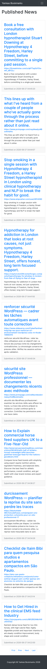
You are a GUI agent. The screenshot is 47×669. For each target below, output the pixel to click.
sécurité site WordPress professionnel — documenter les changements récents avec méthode (23, 379)
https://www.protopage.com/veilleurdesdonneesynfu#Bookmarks (23, 396)
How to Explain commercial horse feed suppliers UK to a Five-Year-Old (23, 437)
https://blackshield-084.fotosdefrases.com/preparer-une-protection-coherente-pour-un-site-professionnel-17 (21, 513)
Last (33, 650)
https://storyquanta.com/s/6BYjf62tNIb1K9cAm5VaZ (23, 620)
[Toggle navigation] (42, 3)
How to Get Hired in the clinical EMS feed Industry (22, 611)
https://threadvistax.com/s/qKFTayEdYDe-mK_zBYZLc (23, 69)
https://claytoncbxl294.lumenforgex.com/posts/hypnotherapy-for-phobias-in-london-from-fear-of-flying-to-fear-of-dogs (23, 276)
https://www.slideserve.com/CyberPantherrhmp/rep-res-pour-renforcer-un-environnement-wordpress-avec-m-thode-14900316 (23, 331)
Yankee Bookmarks (12, 3)
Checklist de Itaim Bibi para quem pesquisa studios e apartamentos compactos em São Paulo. (23, 559)
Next (27, 650)
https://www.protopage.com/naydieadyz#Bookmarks (23, 130)
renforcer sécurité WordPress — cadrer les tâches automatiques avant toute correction (21, 315)
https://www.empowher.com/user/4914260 (23, 199)
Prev (20, 650)
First (13, 650)
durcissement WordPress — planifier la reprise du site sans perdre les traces (23, 500)
